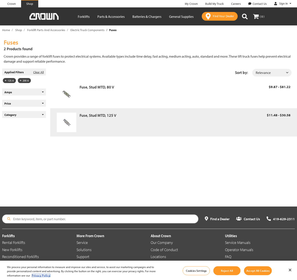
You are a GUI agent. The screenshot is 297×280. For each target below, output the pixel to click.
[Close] (290, 270)
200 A (26, 80)
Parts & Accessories (111, 16)
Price (7, 103)
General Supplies (181, 16)
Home (6, 30)
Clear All (38, 72)
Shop (18, 30)
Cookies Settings (196, 270)
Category (10, 115)
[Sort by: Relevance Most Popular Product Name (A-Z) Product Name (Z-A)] (272, 73)
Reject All (227, 270)
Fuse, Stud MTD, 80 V (97, 87)
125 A (11, 80)
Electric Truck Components (87, 30)
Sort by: (241, 72)
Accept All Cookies (257, 270)
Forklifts (84, 16)
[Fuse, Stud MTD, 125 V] (68, 122)
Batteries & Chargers (146, 16)
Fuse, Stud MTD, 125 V (98, 115)
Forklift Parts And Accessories (46, 30)
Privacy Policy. (41, 275)
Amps (8, 92)
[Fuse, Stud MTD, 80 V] (68, 94)
